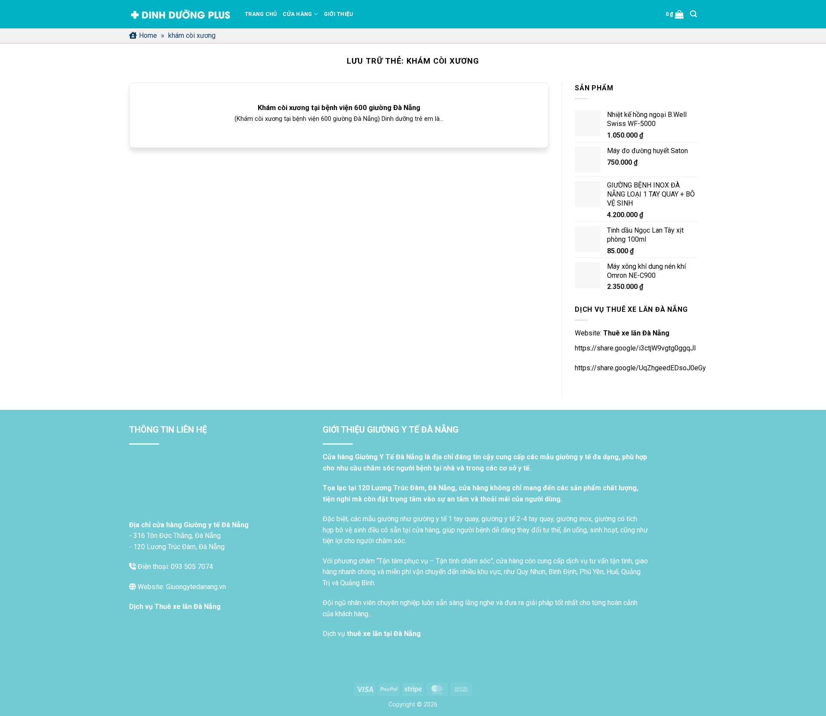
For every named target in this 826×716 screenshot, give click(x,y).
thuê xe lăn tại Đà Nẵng (384, 634)
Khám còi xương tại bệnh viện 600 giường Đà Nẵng (339, 108)
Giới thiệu (339, 14)
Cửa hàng (297, 14)
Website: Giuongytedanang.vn (181, 587)
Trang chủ (261, 14)
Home (148, 35)
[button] (675, 14)
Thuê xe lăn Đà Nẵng (636, 333)
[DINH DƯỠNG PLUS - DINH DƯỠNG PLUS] (180, 14)
